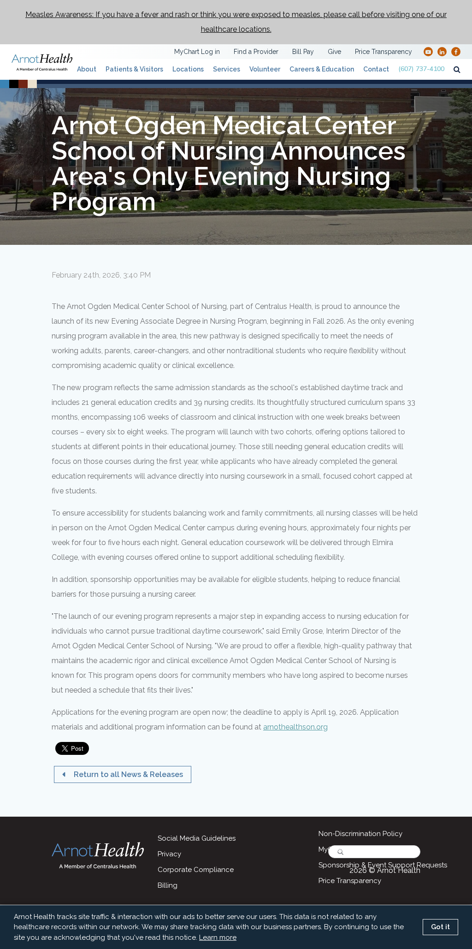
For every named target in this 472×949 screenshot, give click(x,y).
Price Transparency (383, 51)
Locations (188, 69)
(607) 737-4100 (421, 69)
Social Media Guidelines (197, 838)
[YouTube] (428, 51)
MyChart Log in (197, 51)
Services (226, 69)
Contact (376, 69)
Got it (440, 927)
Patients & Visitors (134, 69)
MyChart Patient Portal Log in (366, 849)
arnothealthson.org (295, 727)
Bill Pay (303, 51)
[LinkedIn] (442, 51)
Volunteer (264, 69)
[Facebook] (456, 51)
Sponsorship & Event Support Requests (383, 865)
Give (334, 51)
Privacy (169, 854)
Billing (167, 885)
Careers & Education (321, 69)
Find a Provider (256, 51)
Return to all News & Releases (127, 774)
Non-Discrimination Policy (360, 834)
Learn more (217, 937)
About (86, 69)
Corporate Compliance (196, 870)
